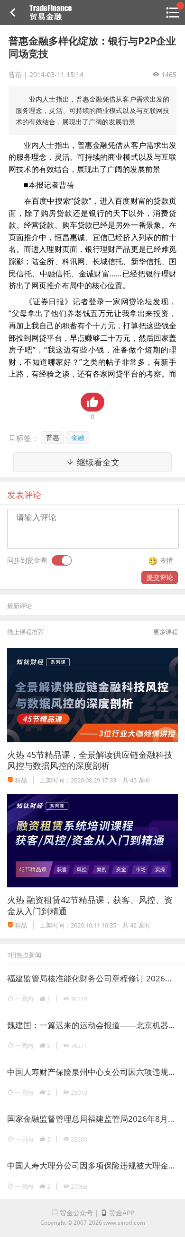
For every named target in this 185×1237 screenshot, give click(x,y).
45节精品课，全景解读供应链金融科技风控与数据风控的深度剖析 (90, 760)
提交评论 (160, 577)
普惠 (52, 437)
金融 (77, 437)
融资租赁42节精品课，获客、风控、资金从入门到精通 (90, 905)
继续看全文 (97, 462)
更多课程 (165, 631)
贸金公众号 (75, 1212)
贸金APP (120, 1212)
